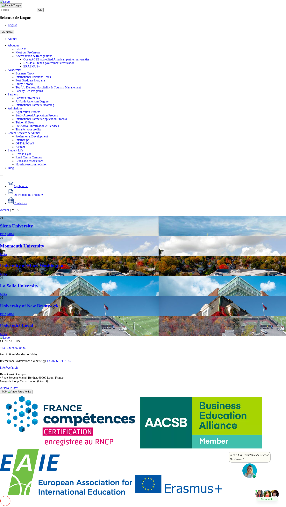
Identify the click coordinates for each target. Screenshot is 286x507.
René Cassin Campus (29, 157)
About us (13, 45)
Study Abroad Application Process (37, 115)
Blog (11, 168)
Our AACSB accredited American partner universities (56, 59)
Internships (22, 140)
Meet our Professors (28, 52)
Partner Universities (28, 98)
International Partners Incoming (35, 105)
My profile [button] (7, 32)
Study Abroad (24, 84)
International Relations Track (33, 77)
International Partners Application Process (41, 119)
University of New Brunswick (29, 305)
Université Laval (16, 325)
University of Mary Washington (31, 265)
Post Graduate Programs (30, 80)
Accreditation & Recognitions (34, 56)
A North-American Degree (32, 101)
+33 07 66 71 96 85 (59, 361)
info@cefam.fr (9, 367)
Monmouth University (22, 245)
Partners (13, 94)
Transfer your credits (28, 129)
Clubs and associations (29, 161)
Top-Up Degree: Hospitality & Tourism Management (48, 87)
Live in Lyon (24, 154)
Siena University (16, 225)
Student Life (15, 150)
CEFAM (21, 49)
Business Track (25, 73)
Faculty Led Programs (29, 91)
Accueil (5, 210)
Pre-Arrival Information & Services (37, 126)
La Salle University (19, 285)
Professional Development (32, 136)
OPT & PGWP (25, 143)
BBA (3, 234)
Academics (14, 70)
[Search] (11, 5)
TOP (5, 391)
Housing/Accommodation (31, 164)
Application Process (28, 112)
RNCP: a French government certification (49, 63)
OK (40, 9)
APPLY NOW (9, 387)
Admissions (15, 108)
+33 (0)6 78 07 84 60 (13, 347)
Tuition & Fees (25, 122)
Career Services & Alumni (24, 133)
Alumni (12, 38)
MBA (10, 234)
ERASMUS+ (31, 66)
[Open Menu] (1, 175)
